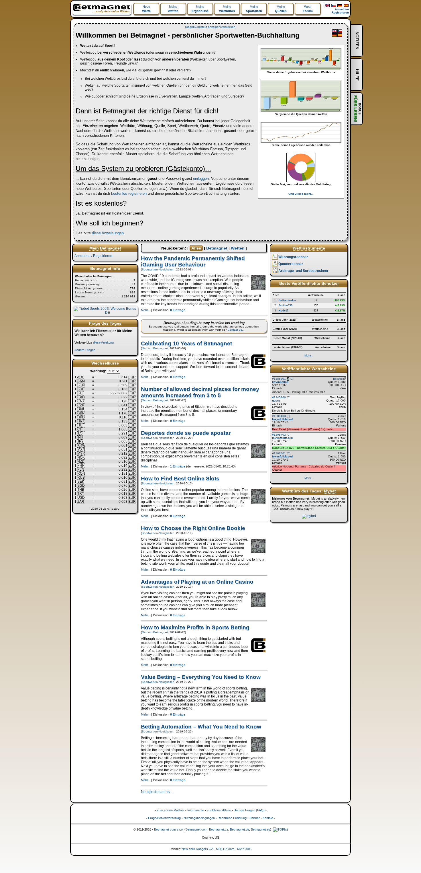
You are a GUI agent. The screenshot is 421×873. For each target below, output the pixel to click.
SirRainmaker (287, 300)
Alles (196, 248)
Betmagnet (216, 248)
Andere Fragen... (86, 350)
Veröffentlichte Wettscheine (309, 369)
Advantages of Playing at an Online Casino (197, 582)
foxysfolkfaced (282, 419)
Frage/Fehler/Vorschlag (164, 818)
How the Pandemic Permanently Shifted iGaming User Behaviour (193, 261)
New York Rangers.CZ (197, 849)
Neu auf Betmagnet (155, 348)
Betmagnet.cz (218, 829)
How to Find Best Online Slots (180, 479)
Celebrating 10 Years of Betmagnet (186, 343)
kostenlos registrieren (129, 193)
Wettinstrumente (309, 248)
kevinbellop (280, 381)
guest (276, 400)
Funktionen (214, 810)
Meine (173, 9)
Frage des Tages (105, 323)
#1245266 (279, 397)
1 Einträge (177, 466)
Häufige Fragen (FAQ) (249, 810)
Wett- (308, 9)
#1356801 (279, 378)
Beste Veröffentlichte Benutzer (309, 283)
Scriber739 (285, 305)
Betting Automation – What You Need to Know (201, 727)
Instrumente (195, 810)
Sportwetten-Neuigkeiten (158, 269)
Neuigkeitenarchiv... (157, 792)
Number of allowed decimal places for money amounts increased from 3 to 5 (200, 392)
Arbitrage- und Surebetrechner (303, 271)
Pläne (227, 810)
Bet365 (338, 378)
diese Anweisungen (108, 233)
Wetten (238, 248)
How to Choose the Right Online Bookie (193, 528)
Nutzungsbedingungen (199, 818)
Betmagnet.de (239, 829)
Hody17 (283, 310)
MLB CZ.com (225, 849)
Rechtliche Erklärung (232, 818)
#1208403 (279, 416)
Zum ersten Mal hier (170, 810)
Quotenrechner (290, 264)
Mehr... (145, 310)
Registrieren (340, 12)
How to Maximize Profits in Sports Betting (195, 627)
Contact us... (236, 329)
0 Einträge (177, 310)
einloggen (201, 178)
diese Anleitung (103, 342)
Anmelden (342, 9)
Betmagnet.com (196, 829)
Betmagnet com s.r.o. (169, 829)
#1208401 (279, 453)
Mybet (330, 491)
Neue (146, 9)
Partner (254, 818)
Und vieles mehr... (301, 193)
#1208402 (279, 434)
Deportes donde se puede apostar (186, 433)
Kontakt (268, 818)
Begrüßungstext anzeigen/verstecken (210, 26)
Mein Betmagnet (105, 248)
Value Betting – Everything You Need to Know (201, 677)
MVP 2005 (244, 849)
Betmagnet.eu (260, 829)
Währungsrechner (293, 257)
